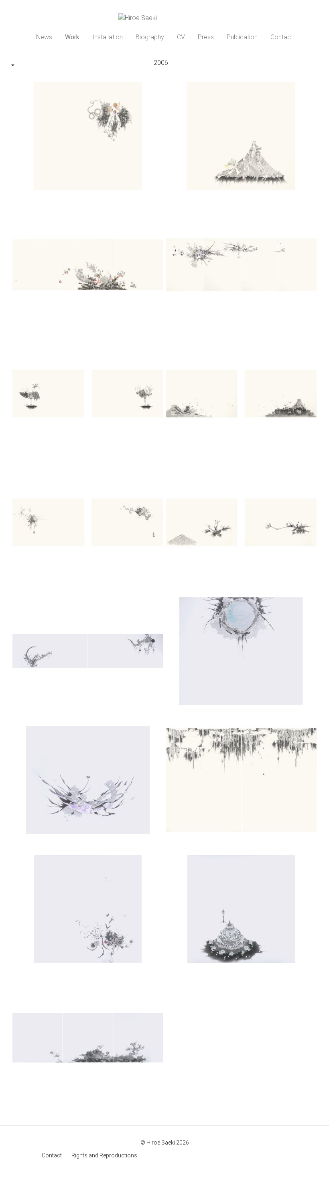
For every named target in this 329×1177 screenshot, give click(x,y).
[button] (13, 65)
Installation (107, 37)
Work (72, 37)
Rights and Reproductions (104, 1155)
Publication (242, 37)
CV (181, 37)
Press (206, 37)
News (44, 37)
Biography (150, 37)
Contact (281, 37)
